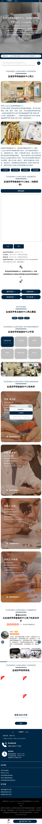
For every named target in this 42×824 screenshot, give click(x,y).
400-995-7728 (19, 252)
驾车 (19, 246)
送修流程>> (30, 291)
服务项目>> (11, 291)
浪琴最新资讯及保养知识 (8, 780)
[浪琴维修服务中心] (9, 1)
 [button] (39, 642)
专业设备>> (30, 297)
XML (21, 805)
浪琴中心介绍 (5, 773)
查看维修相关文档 (6, 789)
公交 (8, 246)
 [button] (2, 642)
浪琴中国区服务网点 (7, 778)
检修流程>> (11, 297)
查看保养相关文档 (6, 792)
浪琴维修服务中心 (27, 801)
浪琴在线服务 (5, 770)
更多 (21, 723)
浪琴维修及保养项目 (7, 775)
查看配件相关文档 (6, 794)
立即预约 (21, 413)
